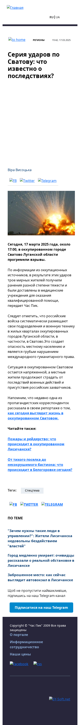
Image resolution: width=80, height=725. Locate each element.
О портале (19, 634)
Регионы (39, 40)
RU (51, 17)
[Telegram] (47, 180)
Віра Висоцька (20, 170)
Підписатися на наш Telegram (41, 607)
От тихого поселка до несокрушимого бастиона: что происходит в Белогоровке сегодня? (40, 464)
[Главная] (15, 7)
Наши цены (20, 654)
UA (58, 17)
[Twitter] (27, 180)
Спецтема (32, 490)
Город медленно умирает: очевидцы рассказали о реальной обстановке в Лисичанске (41, 560)
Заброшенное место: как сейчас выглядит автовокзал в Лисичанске (40, 577)
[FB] (13, 180)
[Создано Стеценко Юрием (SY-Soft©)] (59, 698)
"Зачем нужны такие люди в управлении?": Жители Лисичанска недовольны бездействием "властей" (40, 538)
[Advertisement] (40, 121)
